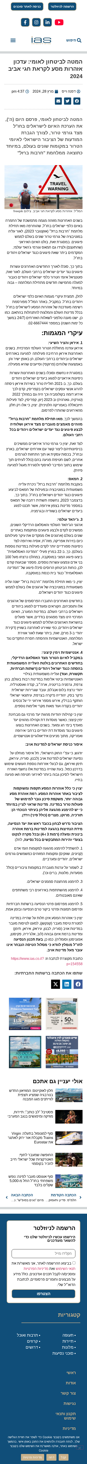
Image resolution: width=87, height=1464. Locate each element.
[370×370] (62, 1067)
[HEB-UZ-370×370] (62, 1028)
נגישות (70, 1403)
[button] (13, 40)
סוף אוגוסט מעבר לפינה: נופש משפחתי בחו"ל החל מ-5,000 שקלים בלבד (30, 1181)
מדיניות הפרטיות (36, 1269)
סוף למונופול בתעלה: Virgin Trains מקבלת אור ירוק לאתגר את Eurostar (30, 1138)
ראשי (71, 1373)
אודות (71, 1383)
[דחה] (80, 1447)
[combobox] (71, 40)
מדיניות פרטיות (69, 1430)
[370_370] (25, 1028)
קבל (63, 1457)
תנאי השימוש (65, 1269)
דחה (51, 1457)
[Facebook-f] (25, 22)
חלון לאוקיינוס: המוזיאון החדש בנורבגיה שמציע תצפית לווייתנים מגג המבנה (31, 1095)
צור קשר (68, 1393)
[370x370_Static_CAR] (25, 1067)
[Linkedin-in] (47, 22)
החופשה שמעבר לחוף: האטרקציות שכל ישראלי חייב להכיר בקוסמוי (31, 1159)
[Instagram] (36, 22)
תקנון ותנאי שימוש (66, 1416)
